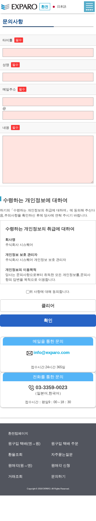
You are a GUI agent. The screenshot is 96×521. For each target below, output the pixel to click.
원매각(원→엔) (20, 465)
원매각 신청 (61, 465)
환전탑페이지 (18, 433)
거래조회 (16, 476)
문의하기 (59, 476)
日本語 (61, 6)
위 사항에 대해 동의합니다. (49, 292)
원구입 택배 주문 (65, 443)
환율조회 (16, 454)
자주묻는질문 (62, 454)
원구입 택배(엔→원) (24, 443)
